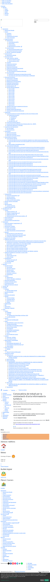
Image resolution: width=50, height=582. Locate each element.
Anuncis (4, 437)
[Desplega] (9, 390)
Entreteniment (6, 534)
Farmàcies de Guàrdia (8, 553)
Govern (4, 493)
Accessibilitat (31, 567)
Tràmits (4, 515)
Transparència (6, 506)
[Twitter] (9, 563)
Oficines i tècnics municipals (9, 508)
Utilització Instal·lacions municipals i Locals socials (14, 533)
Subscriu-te (3, 477)
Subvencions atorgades (8, 530)
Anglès (6, 12)
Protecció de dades (32, 564)
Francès (6, 15)
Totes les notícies (23, 390)
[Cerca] (35, 22)
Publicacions (5, 439)
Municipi (3, 537)
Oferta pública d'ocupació (9, 505)
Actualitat (5, 390)
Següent (6, 466)
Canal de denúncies (7, 512)
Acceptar (46, 580)
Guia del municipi (7, 539)
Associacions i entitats (8, 525)
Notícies (13, 390)
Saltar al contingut (6, 2)
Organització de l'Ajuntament (9, 502)
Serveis (4, 509)
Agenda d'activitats (7, 394)
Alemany (7, 13)
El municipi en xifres (7, 544)
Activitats (5, 393)
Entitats (6, 410)
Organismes (5, 501)
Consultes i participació (8, 527)
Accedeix (3, 449)
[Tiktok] (20, 563)
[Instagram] (15, 563)
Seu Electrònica (4, 514)
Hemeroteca (5, 415)
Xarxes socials (6, 536)
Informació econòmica (8, 499)
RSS (3, 413)
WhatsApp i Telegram (7, 560)
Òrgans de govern (7, 495)
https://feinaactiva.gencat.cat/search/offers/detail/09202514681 (28, 424)
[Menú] (1, 27)
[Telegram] (17, 563)
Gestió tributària (6, 518)
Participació (3, 521)
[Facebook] (11, 563)
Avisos (4, 396)
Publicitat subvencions (8, 531)
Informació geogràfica (8, 541)
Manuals (5, 528)
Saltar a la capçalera (6, 0)
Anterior (3, 466)
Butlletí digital (6, 412)
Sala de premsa (6, 511)
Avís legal (30, 563)
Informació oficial (7, 498)
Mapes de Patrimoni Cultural (9, 546)
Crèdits (29, 569)
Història (4, 540)
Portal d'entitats (6, 524)
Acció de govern (6, 496)
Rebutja (42, 580)
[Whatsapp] (22, 563)
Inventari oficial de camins (9, 543)
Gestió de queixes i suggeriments (10, 522)
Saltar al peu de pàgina (7, 3)
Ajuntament (3, 490)
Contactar (3, 6)
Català (6, 9)
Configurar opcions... (5, 580)
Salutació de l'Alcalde (7, 492)
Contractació (6, 503)
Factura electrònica (7, 517)
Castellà (6, 10)
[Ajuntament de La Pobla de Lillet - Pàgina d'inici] (12, 22)
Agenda (4, 436)
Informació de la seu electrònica (10, 520)
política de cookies (12, 577)
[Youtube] (13, 563)
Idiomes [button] (4, 7)
